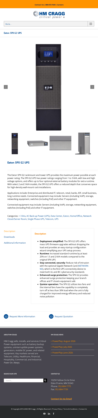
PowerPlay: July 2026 (62, 346)
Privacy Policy (57, 409)
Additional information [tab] (15, 242)
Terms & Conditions (70, 409)
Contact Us (39, 5)
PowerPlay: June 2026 (62, 352)
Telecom (49, 219)
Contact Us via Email (61, 398)
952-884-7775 (64, 386)
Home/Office (76, 216)
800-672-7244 (50, 5)
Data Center (56, 216)
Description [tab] (9, 231)
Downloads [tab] (9, 237)
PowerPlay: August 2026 (63, 341)
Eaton (66, 216)
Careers (60, 5)
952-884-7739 (61, 389)
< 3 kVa (22, 216)
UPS (56, 219)
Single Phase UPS (36, 219)
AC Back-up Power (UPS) (38, 216)
